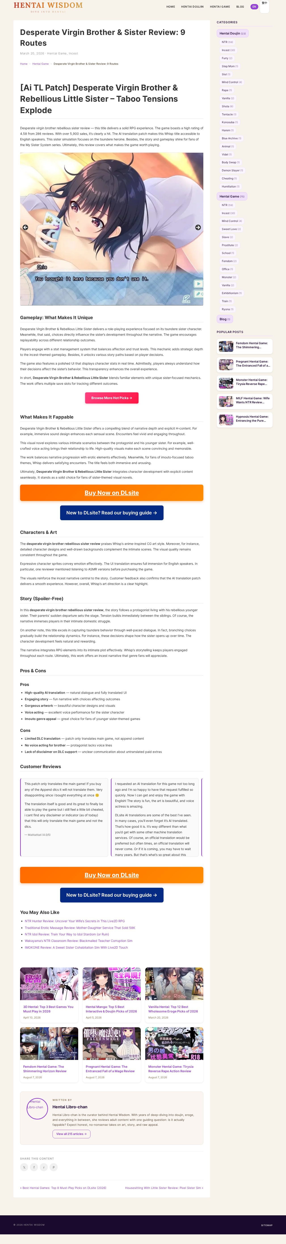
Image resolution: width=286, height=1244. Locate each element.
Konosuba (230, 122)
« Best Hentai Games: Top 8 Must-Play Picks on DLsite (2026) (63, 1188)
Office (227, 269)
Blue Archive (231, 138)
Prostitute (230, 245)
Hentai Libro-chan (70, 1106)
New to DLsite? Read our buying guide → (111, 513)
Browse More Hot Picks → (111, 398)
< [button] (25, 227)
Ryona (227, 309)
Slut (226, 74)
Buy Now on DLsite (112, 492)
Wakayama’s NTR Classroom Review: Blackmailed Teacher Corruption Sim (78, 941)
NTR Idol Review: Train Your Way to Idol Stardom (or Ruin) (67, 934)
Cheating (229, 178)
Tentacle (229, 114)
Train (227, 301)
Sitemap (267, 1225)
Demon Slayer (232, 170)
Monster (229, 277)
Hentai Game (220, 6)
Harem (228, 130)
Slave (227, 237)
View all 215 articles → (71, 1134)
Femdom (229, 261)
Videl (227, 154)
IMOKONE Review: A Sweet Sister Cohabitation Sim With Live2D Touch (76, 947)
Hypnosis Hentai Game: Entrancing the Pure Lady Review (252, 419)
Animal (228, 146)
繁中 (264, 2)
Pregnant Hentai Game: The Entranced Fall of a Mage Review (252, 363)
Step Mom (230, 66)
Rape (227, 90)
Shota (227, 106)
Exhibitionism (232, 293)
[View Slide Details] (123, 228)
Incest (73, 53)
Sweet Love (231, 229)
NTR (227, 42)
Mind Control (232, 82)
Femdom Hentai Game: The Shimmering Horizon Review (252, 345)
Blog (240, 6)
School (228, 253)
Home (170, 6)
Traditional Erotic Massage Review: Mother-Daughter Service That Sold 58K (80, 928)
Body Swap (231, 162)
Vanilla (228, 98)
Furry (227, 58)
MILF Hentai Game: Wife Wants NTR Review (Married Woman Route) (253, 400)
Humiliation (231, 186)
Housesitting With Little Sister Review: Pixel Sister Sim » (164, 1188)
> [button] (197, 227)
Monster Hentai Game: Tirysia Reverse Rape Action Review (251, 382)
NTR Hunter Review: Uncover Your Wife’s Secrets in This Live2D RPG (75, 921)
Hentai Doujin (192, 6)
